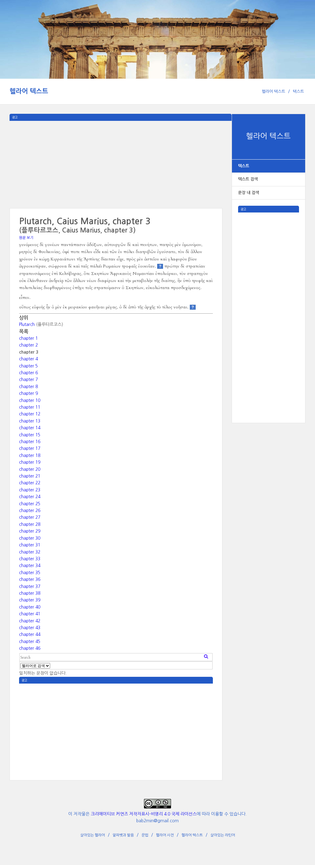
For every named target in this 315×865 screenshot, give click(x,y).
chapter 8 (28, 386)
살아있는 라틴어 (222, 835)
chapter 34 (29, 565)
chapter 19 (29, 462)
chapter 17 (29, 448)
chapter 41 (29, 614)
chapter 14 (29, 428)
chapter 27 (29, 517)
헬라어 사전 (165, 835)
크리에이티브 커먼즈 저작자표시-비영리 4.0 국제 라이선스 (144, 814)
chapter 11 (29, 407)
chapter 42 (29, 621)
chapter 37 (29, 586)
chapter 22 (29, 483)
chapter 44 (29, 634)
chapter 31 (29, 545)
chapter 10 (29, 400)
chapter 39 (29, 600)
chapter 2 (28, 345)
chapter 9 (28, 393)
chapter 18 (29, 455)
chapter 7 (28, 379)
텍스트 (298, 91)
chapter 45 (29, 641)
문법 (145, 835)
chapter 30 (29, 538)
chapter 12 (29, 414)
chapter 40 (29, 607)
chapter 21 (29, 476)
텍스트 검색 (248, 179)
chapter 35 (29, 572)
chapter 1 (28, 338)
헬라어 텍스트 (29, 91)
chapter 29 (29, 531)
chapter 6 (28, 373)
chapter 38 (29, 593)
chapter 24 (29, 496)
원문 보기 (26, 238)
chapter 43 (29, 627)
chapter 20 (29, 469)
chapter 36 (29, 579)
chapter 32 (29, 552)
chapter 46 (29, 648)
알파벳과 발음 (123, 835)
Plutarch (27, 324)
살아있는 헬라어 (92, 835)
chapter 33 (29, 559)
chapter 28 (29, 524)
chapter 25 (29, 504)
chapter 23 (29, 490)
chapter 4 (28, 359)
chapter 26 (29, 510)
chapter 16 (29, 441)
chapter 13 (29, 421)
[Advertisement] (268, 304)
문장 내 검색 (248, 193)
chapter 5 (28, 366)
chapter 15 (29, 435)
